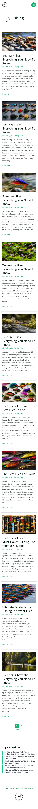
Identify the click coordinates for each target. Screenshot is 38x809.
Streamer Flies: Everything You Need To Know (18, 200)
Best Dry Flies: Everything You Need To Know (18, 59)
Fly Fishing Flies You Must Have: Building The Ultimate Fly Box (18, 542)
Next (19, 730)
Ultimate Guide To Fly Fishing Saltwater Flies (17, 609)
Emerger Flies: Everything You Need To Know (18, 340)
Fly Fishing (6, 67)
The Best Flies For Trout (18, 474)
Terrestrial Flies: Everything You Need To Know (18, 269)
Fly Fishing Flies (17, 67)
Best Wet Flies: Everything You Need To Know (18, 128)
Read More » (7, 94)
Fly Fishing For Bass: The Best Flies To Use (18, 408)
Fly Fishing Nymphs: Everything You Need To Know (18, 678)
